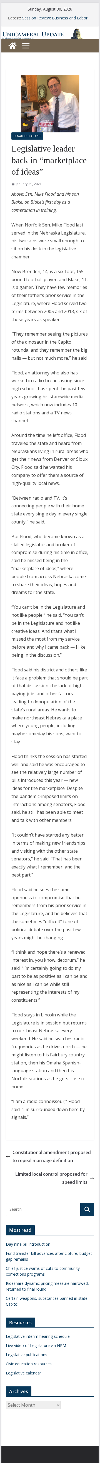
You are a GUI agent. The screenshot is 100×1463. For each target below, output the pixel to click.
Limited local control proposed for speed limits (51, 1178)
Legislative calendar (23, 1373)
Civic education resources (29, 1363)
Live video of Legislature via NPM (36, 1345)
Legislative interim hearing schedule (38, 1336)
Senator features (27, 136)
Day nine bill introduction (28, 1244)
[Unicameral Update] (49, 30)
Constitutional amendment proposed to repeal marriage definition (51, 1156)
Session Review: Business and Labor (55, 18)
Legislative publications (26, 1354)
